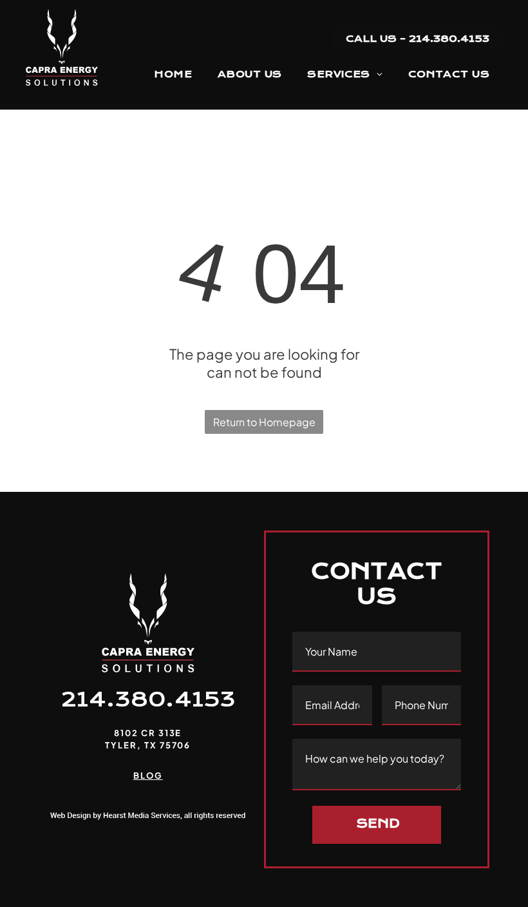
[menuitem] (173, 74)
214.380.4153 (148, 699)
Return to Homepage (264, 422)
